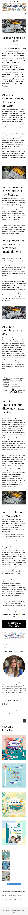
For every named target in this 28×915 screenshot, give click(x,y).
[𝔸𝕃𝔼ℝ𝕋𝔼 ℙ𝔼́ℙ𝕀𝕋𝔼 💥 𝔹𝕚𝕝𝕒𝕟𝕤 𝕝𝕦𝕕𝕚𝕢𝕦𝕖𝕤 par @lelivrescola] (6, 876)
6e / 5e (14, 35)
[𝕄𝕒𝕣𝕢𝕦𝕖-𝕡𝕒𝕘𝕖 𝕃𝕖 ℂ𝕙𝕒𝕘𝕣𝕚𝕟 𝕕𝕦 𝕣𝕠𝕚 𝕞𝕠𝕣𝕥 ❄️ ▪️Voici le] (6, 865)
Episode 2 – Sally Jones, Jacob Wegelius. (12, 895)
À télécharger (5, 644)
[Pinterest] (7, 704)
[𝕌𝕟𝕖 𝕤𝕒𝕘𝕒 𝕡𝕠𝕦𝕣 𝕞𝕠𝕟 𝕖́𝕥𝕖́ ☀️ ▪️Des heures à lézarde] (6, 855)
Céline (5, 648)
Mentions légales (16, 910)
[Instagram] (2, 704)
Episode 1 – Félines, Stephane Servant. (12, 899)
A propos (23, 910)
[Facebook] (5, 704)
